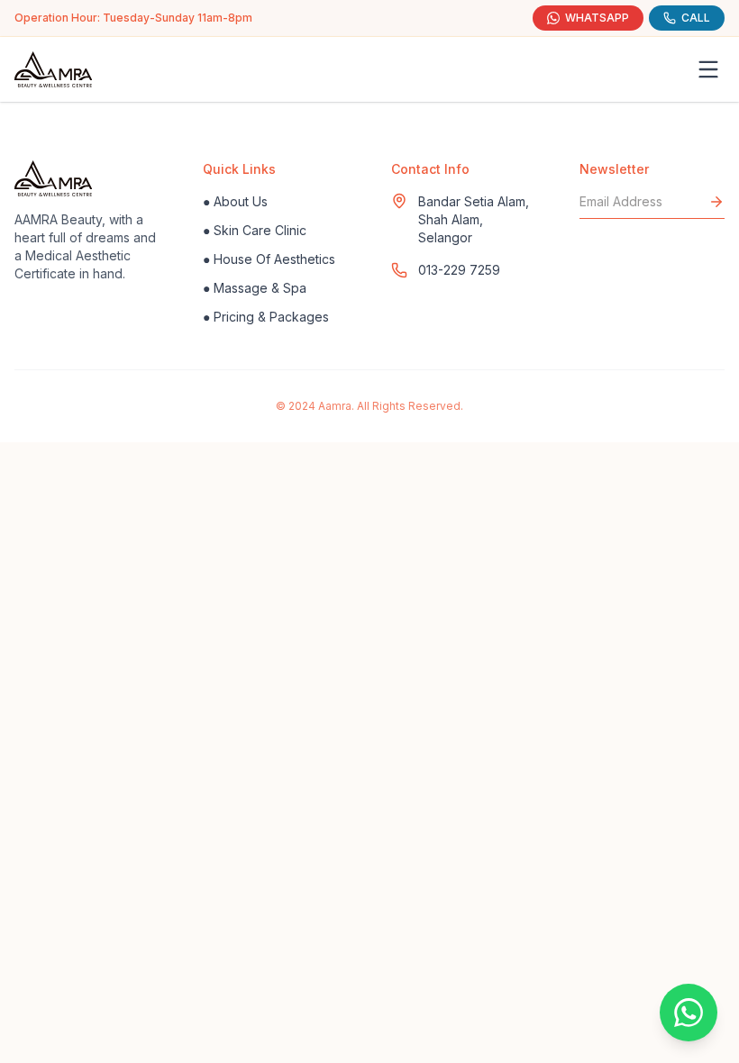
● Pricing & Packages (266, 316)
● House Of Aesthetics (269, 259)
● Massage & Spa (254, 287)
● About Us (235, 201)
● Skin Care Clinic (254, 230)
